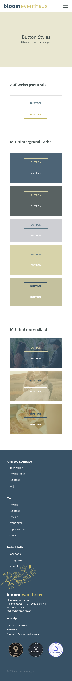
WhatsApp (12, 618)
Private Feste (17, 474)
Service (13, 517)
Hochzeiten (16, 468)
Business (14, 480)
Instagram (15, 560)
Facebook (15, 554)
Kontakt (14, 535)
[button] (35, 103)
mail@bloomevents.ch (19, 610)
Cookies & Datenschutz (17, 625)
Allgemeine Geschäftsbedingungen (23, 634)
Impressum (12, 629)
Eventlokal (15, 523)
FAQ (11, 486)
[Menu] (63, 6)
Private (13, 505)
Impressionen (17, 529)
